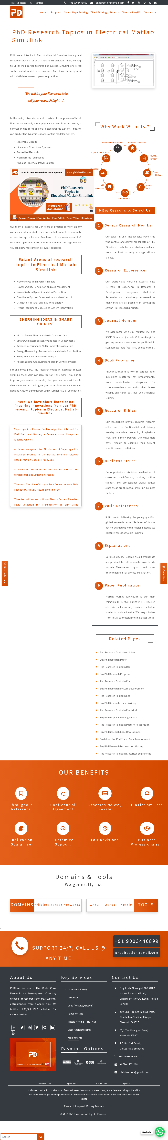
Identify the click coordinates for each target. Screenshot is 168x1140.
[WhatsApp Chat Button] (160, 1132)
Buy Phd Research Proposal (115, 674)
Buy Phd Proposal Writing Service (118, 717)
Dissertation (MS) (131, 12)
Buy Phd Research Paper (113, 659)
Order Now (163, 575)
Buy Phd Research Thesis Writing (118, 703)
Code (67, 12)
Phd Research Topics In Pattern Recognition (124, 724)
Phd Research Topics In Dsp (115, 666)
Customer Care (100, 1083)
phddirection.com (46, 1090)
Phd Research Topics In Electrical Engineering (125, 753)
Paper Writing (80, 12)
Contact (39, 2)
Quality (126, 1083)
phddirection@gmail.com (110, 2)
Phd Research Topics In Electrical (118, 710)
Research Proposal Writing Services (84, 1106)
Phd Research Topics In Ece (115, 681)
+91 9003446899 (137, 941)
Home (43, 12)
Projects (114, 12)
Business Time (45, 1083)
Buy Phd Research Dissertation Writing (121, 746)
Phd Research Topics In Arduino (117, 652)
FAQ (30, 2)
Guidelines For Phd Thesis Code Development (125, 739)
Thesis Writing (98, 12)
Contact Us (150, 12)
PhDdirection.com (94, 1094)
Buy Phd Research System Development (122, 688)
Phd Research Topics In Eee (115, 695)
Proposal (56, 12)
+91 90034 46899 (78, 2)
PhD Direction (76, 1114)
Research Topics (18, 2)
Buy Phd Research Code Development (121, 732)
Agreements (72, 1083)
